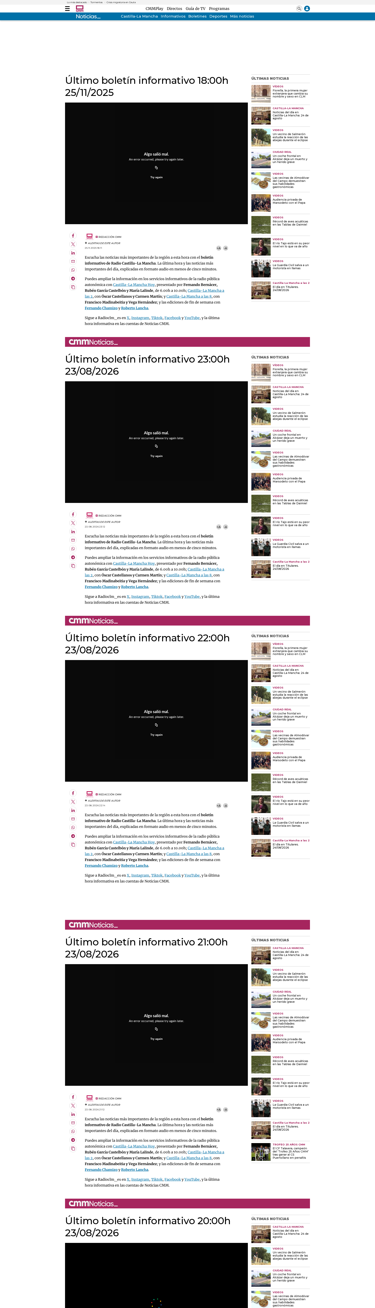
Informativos (173, 16)
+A (219, 248)
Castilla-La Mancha (139, 16)
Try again (156, 177)
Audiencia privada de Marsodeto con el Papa (289, 201)
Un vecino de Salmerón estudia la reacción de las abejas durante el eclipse (290, 137)
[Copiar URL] (156, 168)
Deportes (218, 16)
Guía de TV (196, 8)
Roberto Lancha (134, 308)
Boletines (197, 16)
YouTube (192, 318)
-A (225, 248)
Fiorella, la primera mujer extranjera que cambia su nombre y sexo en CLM (290, 93)
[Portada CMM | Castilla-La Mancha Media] (79, 8)
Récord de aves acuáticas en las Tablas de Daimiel (290, 223)
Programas (219, 8)
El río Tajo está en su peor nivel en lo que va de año (291, 245)
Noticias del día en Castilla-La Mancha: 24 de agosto (291, 115)
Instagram (140, 318)
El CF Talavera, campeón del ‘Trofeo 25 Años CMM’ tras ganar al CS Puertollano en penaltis (291, 1153)
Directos (175, 8)
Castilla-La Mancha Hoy (134, 284)
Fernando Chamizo (101, 308)
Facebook (172, 318)
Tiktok (156, 318)
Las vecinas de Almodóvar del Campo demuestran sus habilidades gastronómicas (291, 182)
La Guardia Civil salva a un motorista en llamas (291, 267)
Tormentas (96, 2)
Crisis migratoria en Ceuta (121, 2)
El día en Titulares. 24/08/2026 (286, 289)
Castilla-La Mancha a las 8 (189, 296)
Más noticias (242, 16)
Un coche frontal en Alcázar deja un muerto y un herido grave (290, 159)
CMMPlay (155, 8)
